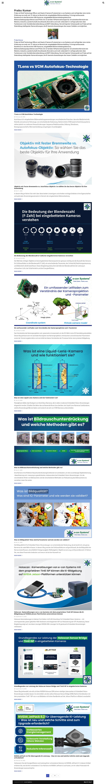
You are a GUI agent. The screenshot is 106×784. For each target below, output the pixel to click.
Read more (17, 130)
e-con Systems (28, 782)
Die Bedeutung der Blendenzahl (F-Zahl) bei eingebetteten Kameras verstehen (43, 256)
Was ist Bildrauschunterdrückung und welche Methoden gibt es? (38, 467)
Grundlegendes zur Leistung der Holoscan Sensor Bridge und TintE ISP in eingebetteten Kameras (50, 686)
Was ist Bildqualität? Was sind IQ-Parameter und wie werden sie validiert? (42, 540)
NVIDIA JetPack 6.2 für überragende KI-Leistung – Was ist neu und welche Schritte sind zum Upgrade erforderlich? (51, 757)
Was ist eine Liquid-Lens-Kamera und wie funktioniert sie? (36, 398)
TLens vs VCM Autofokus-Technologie (28, 114)
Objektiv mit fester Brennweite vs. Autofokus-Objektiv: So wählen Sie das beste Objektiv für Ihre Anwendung (50, 187)
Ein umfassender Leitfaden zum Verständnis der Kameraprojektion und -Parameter (45, 328)
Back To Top (87, 782)
